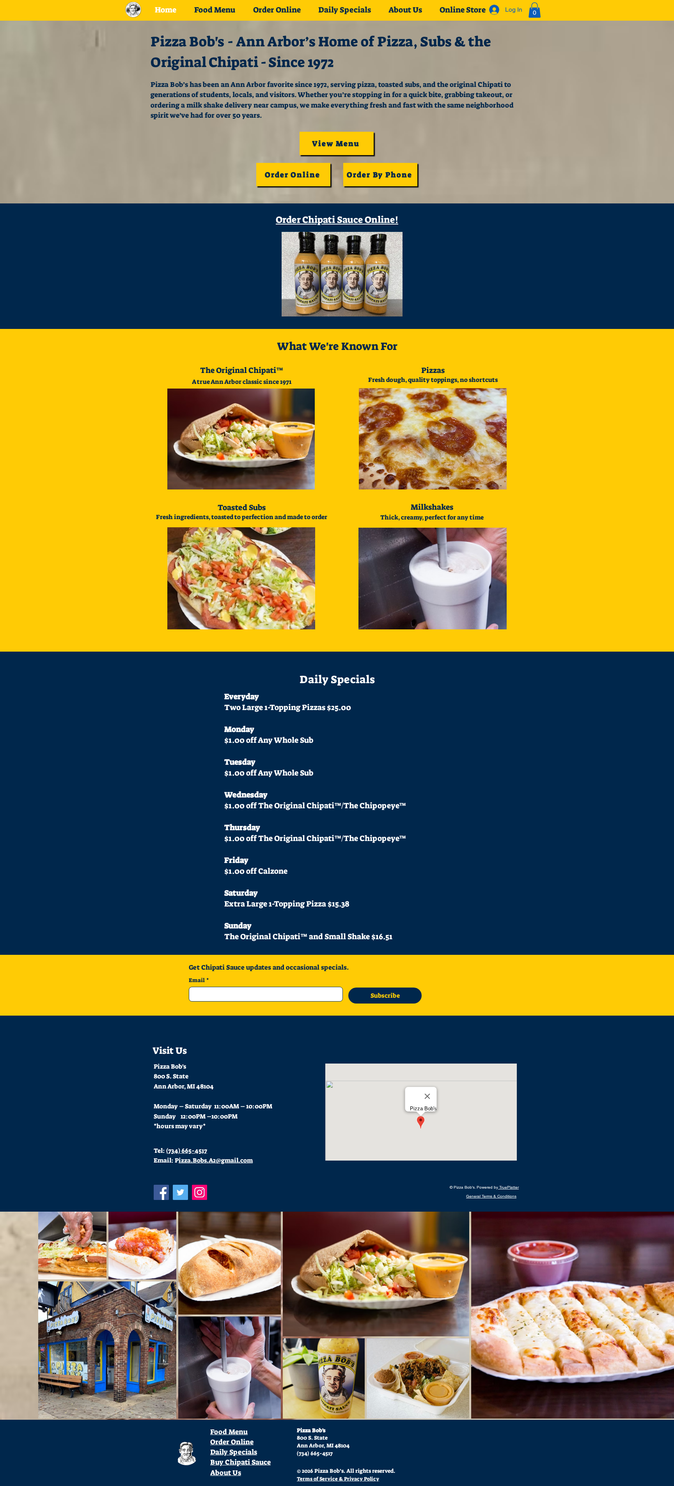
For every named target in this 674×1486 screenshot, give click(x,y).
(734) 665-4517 (186, 1151)
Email (199, 980)
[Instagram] (199, 1192)
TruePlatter (508, 1187)
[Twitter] (180, 1192)
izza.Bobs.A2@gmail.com (216, 1160)
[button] (534, 10)
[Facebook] (161, 1192)
